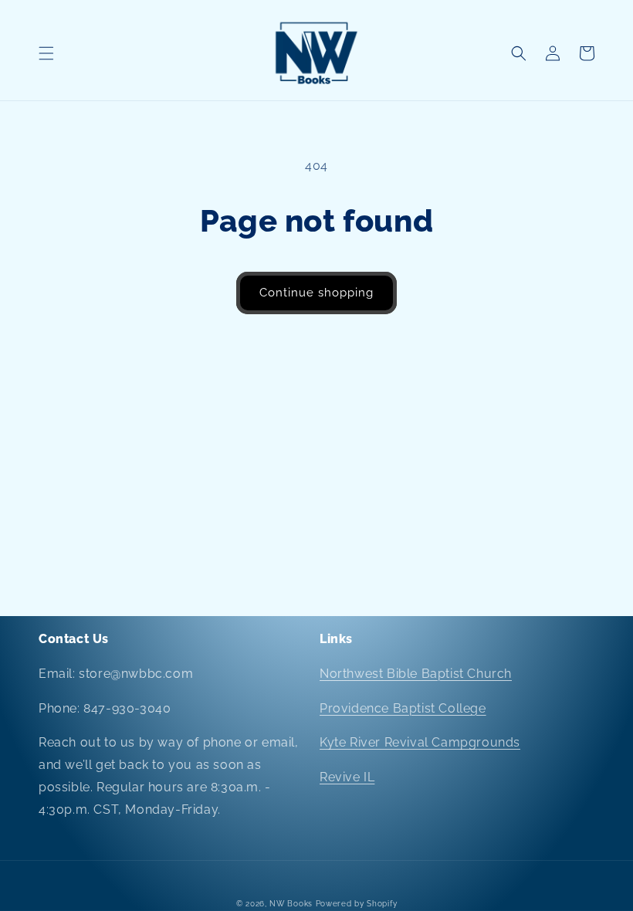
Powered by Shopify (357, 903)
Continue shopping (316, 293)
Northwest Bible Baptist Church (416, 673)
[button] (46, 53)
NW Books (291, 903)
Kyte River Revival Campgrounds (420, 742)
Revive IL (347, 777)
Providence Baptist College (403, 708)
